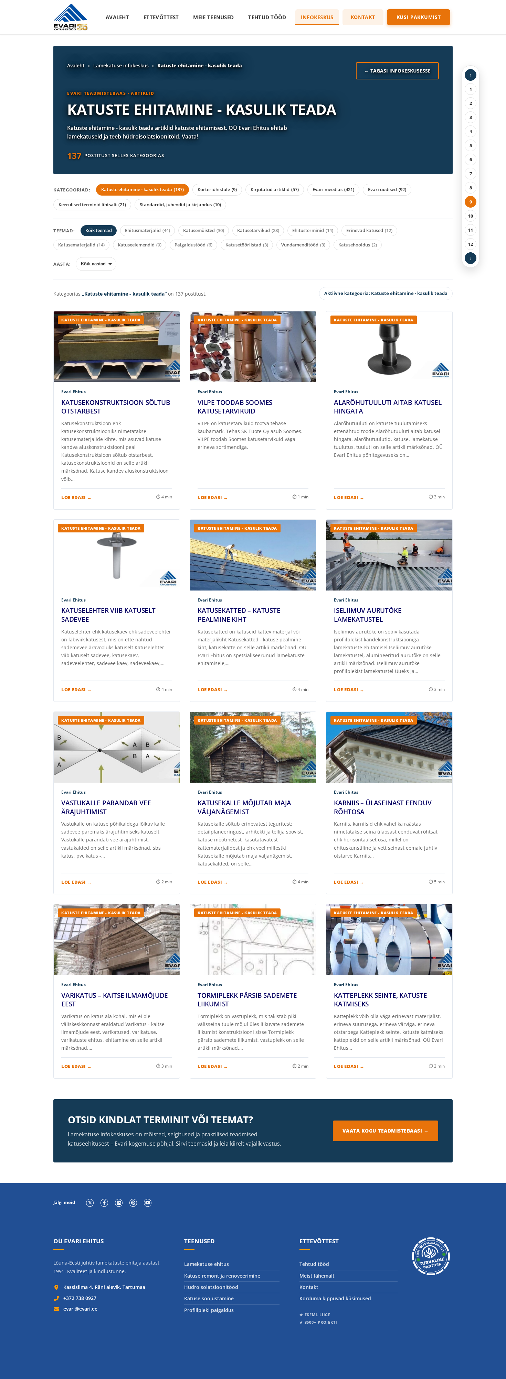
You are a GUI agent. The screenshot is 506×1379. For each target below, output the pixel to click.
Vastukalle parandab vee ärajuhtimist (106, 807)
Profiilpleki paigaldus (209, 1310)
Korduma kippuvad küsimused (335, 1298)
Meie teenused (213, 17)
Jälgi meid (64, 1202)
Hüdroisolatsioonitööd (211, 1287)
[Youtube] (147, 1202)
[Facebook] (104, 1202)
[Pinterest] (133, 1202)
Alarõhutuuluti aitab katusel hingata (387, 407)
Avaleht (117, 17)
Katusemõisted (203, 230)
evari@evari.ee (80, 1308)
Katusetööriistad (246, 245)
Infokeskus (317, 17)
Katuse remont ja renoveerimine (222, 1275)
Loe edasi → (76, 497)
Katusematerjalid (81, 245)
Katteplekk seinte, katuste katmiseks (380, 1000)
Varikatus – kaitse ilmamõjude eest (114, 1000)
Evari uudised (387, 189)
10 (470, 216)
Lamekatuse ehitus (206, 1264)
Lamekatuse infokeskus (121, 65)
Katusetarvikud (258, 230)
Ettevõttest (161, 17)
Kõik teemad (98, 230)
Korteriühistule (217, 189)
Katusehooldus (357, 245)
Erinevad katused (369, 230)
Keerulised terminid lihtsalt (92, 204)
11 (470, 230)
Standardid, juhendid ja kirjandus (180, 204)
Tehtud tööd (267, 17)
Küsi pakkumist (419, 17)
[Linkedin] (119, 1202)
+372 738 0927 (79, 1298)
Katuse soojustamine (209, 1298)
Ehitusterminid (312, 230)
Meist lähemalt (317, 1275)
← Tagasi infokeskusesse (397, 70)
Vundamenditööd (303, 245)
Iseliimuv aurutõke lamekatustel (367, 615)
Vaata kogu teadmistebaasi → (385, 1130)
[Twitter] (90, 1202)
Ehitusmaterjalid (147, 230)
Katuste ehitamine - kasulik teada (142, 189)
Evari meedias (333, 189)
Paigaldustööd (193, 245)
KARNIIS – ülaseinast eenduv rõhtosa (383, 807)
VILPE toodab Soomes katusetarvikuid (235, 407)
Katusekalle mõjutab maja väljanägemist (244, 807)
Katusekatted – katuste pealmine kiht (239, 615)
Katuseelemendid (139, 245)
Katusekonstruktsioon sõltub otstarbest (115, 407)
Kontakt (363, 17)
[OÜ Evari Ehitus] (70, 17)
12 (470, 244)
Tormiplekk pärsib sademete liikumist (247, 1000)
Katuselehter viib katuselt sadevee (108, 615)
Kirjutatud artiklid (275, 189)
